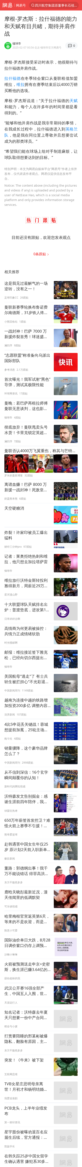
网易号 (21, 5)
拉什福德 (12, 78)
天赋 (74, 100)
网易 (7, 5)
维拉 (20, 84)
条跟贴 (40, 254)
